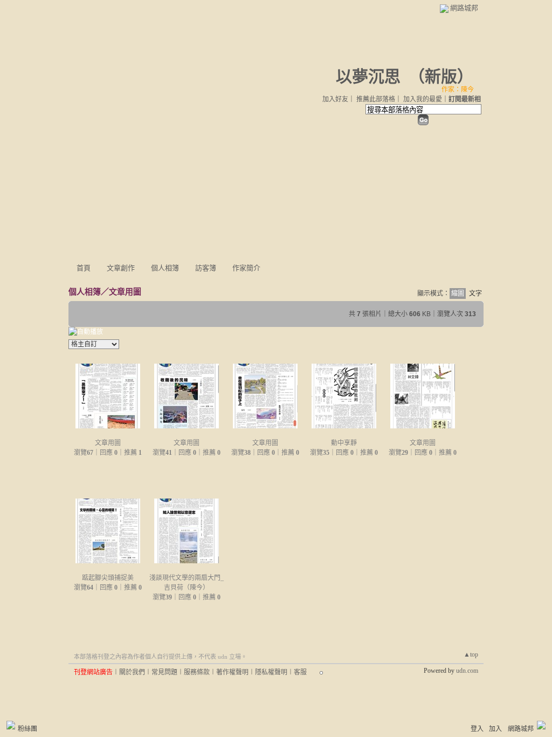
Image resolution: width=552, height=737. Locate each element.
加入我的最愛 (422, 99)
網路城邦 (464, 8)
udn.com (467, 670)
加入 (495, 729)
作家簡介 (246, 268)
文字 (475, 293)
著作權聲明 (232, 672)
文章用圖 (125, 291)
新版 (441, 76)
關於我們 (132, 672)
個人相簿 (165, 268)
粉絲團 (27, 729)
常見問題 (164, 672)
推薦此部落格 (375, 99)
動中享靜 (344, 443)
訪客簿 (205, 268)
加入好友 (335, 99)
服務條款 (197, 672)
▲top (471, 654)
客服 (300, 672)
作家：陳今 (457, 89)
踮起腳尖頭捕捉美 (108, 578)
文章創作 (121, 268)
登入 (477, 729)
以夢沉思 (368, 76)
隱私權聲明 (271, 672)
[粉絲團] (10, 725)
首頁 (84, 268)
